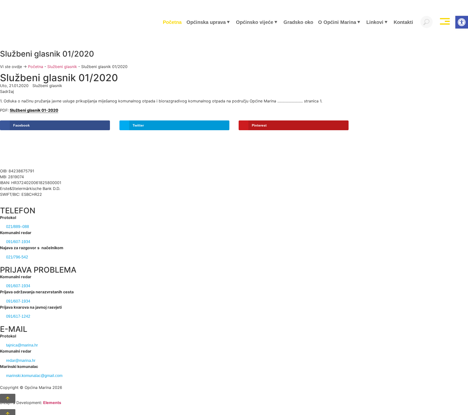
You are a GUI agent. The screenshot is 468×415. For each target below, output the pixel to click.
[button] (461, 22)
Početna (35, 66)
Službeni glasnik (62, 66)
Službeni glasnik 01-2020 (34, 110)
